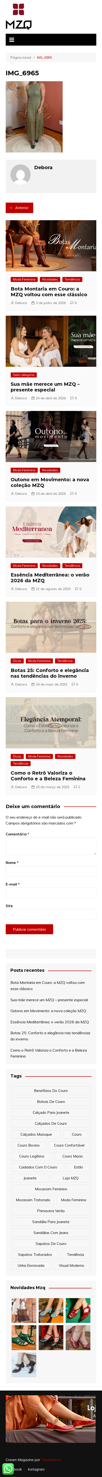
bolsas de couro (51, 1101)
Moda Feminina (24, 279)
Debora (21, 303)
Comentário (17, 834)
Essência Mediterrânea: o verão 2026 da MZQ (49, 1022)
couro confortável (69, 1145)
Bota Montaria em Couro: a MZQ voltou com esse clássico (49, 291)
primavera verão (51, 1211)
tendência (75, 1254)
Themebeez (51, 1460)
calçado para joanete (51, 1112)
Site (9, 906)
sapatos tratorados (35, 1254)
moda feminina (73, 1200)
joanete (30, 1178)
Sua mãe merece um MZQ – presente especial (45, 387)
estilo (78, 1167)
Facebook (14, 1469)
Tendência (72, 279)
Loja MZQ (71, 1178)
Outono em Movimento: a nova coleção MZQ (48, 1010)
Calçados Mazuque (36, 1134)
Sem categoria (23, 375)
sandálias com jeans (50, 1232)
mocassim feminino (51, 1189)
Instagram (36, 1469)
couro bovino (29, 1145)
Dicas (17, 661)
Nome (12, 862)
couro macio (72, 1156)
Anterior (21, 207)
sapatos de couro (51, 1243)
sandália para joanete (51, 1222)
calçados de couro (51, 1123)
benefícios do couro (51, 1090)
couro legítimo (31, 1156)
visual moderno (71, 1265)
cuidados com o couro (38, 1167)
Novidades (50, 279)
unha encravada (31, 1265)
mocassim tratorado (33, 1200)
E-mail (13, 884)
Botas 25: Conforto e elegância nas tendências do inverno (50, 673)
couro (77, 1134)
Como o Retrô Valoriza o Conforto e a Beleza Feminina (48, 775)
